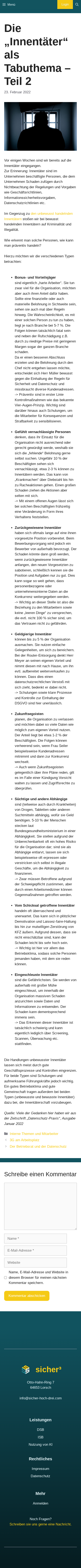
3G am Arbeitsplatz (24, 1140)
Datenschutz (40, 1476)
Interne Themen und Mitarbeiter (34, 1134)
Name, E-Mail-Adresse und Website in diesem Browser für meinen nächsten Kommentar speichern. (38, 1277)
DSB (40, 1430)
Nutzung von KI (41, 1445)
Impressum (40, 1469)
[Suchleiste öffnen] (77, 4)
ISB (40, 1437)
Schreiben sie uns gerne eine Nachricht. (41, 1524)
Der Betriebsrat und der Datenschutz (38, 1147)
